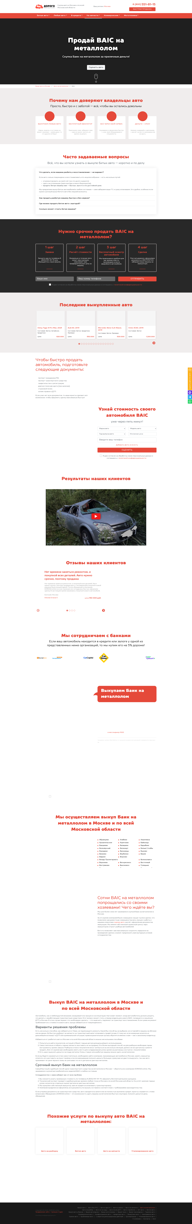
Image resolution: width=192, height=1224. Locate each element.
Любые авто (60, 15)
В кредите (76, 15)
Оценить (127, 450)
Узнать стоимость (137, 791)
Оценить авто (96, 67)
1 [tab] (79, 344)
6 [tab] (91, 344)
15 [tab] (113, 344)
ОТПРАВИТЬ (137, 279)
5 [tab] (89, 344)
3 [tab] (84, 344)
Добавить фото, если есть (127, 445)
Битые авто (42, 15)
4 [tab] (86, 344)
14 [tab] (110, 344)
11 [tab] (103, 344)
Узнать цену (137, 976)
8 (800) (144, 4)
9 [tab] (98, 344)
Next (154, 343)
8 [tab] (96, 344)
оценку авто (119, 922)
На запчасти (92, 15)
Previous (38, 343)
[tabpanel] (49, 125)
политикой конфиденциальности (128, 285)
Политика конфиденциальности (46, 1215)
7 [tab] (93, 344)
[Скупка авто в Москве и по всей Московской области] (45, 6)
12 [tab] (105, 344)
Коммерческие (111, 15)
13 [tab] (108, 344)
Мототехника (130, 15)
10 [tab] (101, 344)
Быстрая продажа (142, 9)
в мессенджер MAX (116, 732)
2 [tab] (81, 344)
